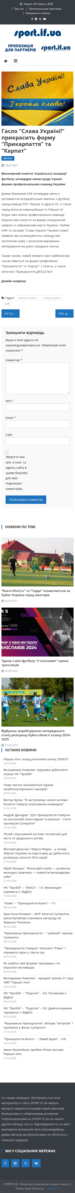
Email (11, 418)
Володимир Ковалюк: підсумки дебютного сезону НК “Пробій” (36, 772)
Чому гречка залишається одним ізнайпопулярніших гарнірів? (28, 787)
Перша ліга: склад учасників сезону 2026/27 (36, 759)
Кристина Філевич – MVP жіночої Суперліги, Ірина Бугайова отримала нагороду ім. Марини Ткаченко (37, 918)
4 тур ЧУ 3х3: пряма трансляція (13, 313)
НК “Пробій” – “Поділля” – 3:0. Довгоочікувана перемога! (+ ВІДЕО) (38, 1010)
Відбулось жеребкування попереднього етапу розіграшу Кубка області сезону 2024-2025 (36, 735)
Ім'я (9, 401)
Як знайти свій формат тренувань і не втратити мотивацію (32, 965)
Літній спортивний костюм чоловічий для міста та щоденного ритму (35, 836)
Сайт (9, 435)
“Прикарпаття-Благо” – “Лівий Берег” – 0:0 (35, 1039)
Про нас (19, 8)
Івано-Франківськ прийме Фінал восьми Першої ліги (34, 1052)
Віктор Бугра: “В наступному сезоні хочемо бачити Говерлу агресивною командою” (36, 802)
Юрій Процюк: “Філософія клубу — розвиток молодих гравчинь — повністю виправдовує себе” (37, 872)
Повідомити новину (37, 13)
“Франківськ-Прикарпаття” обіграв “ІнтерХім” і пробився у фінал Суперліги (38, 1025)
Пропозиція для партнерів (45, 8)
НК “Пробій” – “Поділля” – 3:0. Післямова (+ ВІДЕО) (35, 995)
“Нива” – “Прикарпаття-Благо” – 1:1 (30, 903)
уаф (7, 303)
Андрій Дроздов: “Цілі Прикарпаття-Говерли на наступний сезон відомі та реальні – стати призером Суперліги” (37, 819)
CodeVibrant (51, 1188)
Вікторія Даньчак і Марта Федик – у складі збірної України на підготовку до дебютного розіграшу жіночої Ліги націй (37, 853)
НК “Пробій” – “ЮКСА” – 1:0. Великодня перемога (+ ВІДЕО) (32, 890)
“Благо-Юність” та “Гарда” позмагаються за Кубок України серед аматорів (35, 593)
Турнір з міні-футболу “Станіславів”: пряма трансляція (35, 663)
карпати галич (27, 298)
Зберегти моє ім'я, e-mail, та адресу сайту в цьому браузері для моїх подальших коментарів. (17, 472)
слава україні (51, 298)
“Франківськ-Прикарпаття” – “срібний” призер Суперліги (38, 935)
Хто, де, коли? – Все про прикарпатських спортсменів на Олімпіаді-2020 (66, 313)
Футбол (8, 158)
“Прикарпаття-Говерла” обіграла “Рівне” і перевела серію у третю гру (34, 950)
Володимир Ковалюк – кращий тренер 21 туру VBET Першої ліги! (38, 980)
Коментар (14, 360)
